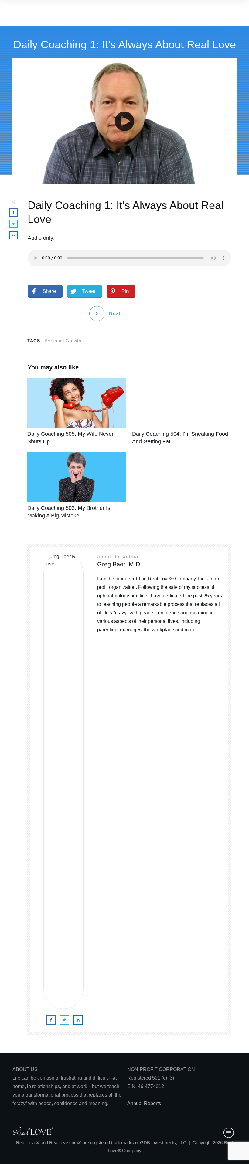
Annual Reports (144, 1103)
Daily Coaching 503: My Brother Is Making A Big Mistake (76, 489)
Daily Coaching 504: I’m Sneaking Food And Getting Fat (181, 415)
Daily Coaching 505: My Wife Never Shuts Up (76, 415)
